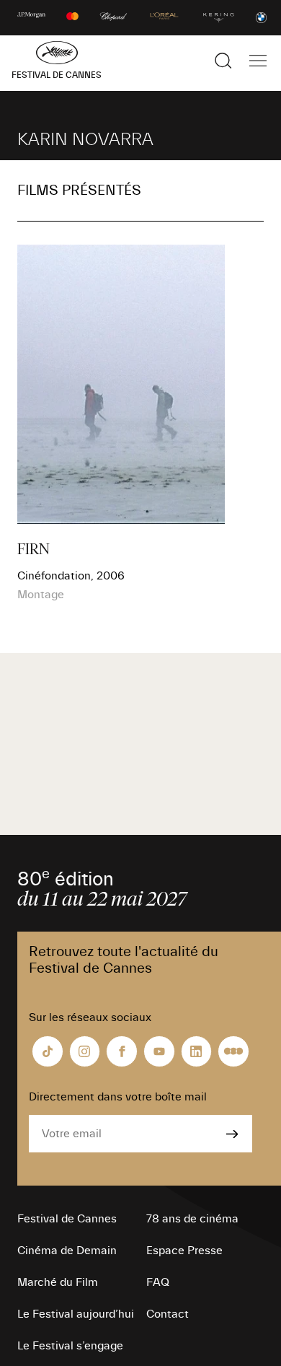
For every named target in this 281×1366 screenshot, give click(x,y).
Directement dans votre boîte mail (118, 1096)
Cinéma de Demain (67, 1250)
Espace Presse (184, 1250)
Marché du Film (57, 1282)
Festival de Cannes (67, 1218)
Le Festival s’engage (70, 1345)
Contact (167, 1314)
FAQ (157, 1282)
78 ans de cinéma (192, 1218)
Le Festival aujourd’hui (75, 1314)
